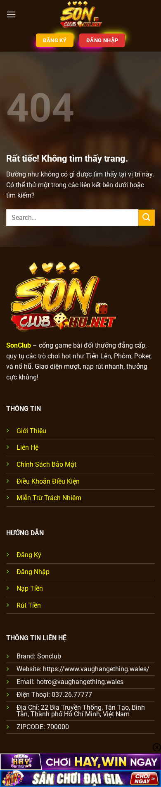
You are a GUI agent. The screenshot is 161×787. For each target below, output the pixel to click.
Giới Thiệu (31, 431)
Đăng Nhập (33, 572)
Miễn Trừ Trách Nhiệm (49, 498)
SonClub (18, 345)
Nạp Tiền (30, 588)
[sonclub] (80, 14)
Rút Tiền (29, 605)
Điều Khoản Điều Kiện (48, 481)
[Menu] (11, 14)
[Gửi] (146, 218)
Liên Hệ (27, 447)
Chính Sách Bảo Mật (46, 464)
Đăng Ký (29, 555)
